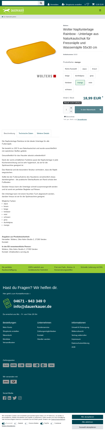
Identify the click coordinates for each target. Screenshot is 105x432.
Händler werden (43, 339)
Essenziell (9, 423)
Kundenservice (43, 327)
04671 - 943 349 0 (30, 301)
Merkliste (6, 339)
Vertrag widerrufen (79, 335)
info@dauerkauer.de (32, 306)
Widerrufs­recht (77, 331)
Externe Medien (34, 423)
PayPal (46, 423)
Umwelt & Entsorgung (80, 327)
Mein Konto (7, 327)
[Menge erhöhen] (71, 108)
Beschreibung (9, 133)
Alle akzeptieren (87, 417)
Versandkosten (82, 119)
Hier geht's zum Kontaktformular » (16, 294)
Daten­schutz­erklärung (80, 343)
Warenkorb (7, 335)
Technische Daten (26, 133)
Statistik (20, 423)
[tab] (9, 133)
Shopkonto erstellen (11, 331)
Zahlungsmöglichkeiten (46, 331)
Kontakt (40, 335)
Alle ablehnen (87, 422)
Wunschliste (70, 117)
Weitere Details (43, 133)
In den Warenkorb (88, 110)
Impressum (76, 339)
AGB (73, 347)
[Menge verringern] (71, 111)
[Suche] (41, 3)
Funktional (58, 423)
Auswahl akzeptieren (87, 427)
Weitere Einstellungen (8, 426)
